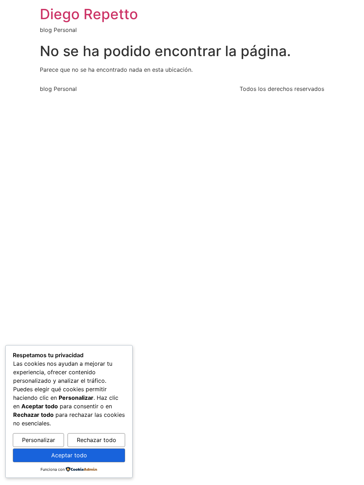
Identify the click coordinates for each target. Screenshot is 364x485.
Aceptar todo (69, 455)
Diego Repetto (89, 14)
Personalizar (38, 439)
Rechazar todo (96, 439)
